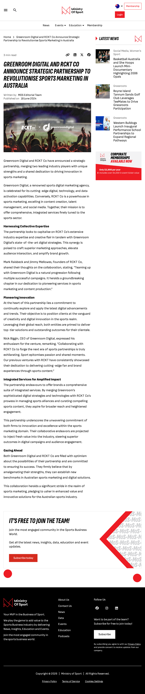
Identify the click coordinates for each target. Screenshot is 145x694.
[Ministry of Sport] (72, 10)
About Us (63, 600)
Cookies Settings (94, 681)
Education (75, 25)
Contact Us (65, 606)
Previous (8, 573)
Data (61, 618)
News (46, 25)
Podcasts (63, 636)
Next (137, 578)
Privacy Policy (134, 644)
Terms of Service (71, 681)
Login (120, 14)
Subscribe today (23, 558)
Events (59, 25)
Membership (133, 6)
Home (7, 37)
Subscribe (104, 634)
